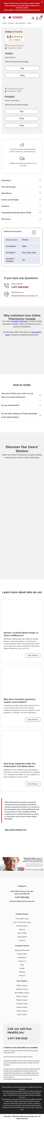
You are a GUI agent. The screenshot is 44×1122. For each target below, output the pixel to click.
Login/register (22, 937)
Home (4, 23)
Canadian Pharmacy (19, 321)
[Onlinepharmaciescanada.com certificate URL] (22, 365)
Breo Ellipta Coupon (22, 993)
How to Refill (22, 933)
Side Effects (6, 193)
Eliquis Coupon (22, 985)
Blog (22, 965)
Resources (6, 219)
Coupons (22, 940)
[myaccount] (37, 18)
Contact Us (22, 961)
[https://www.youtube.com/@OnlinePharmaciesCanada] (24, 907)
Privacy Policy (22, 954)
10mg (22, 75)
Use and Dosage (8, 187)
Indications (6, 180)
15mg (21, 125)
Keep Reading (33, 655)
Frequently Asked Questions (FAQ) (16, 213)
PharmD (22, 975)
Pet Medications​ (22, 926)
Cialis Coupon (22, 1014)
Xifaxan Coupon (22, 996)
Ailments (11, 23)
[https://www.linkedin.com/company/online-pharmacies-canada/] (19, 907)
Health (22, 968)
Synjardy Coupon (22, 989)
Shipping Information (22, 950)
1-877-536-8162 (20, 287)
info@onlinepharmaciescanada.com (27, 10)
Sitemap (22, 972)
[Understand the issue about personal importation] (22, 864)
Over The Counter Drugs (22, 922)
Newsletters (22, 957)
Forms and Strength (10, 200)
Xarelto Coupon (22, 1007)
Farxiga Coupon (22, 1003)
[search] (33, 18)
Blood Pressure (20, 23)
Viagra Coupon (22, 1011)
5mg (22, 68)
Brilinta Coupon (22, 1000)
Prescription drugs (22, 918)
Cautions (5, 206)
